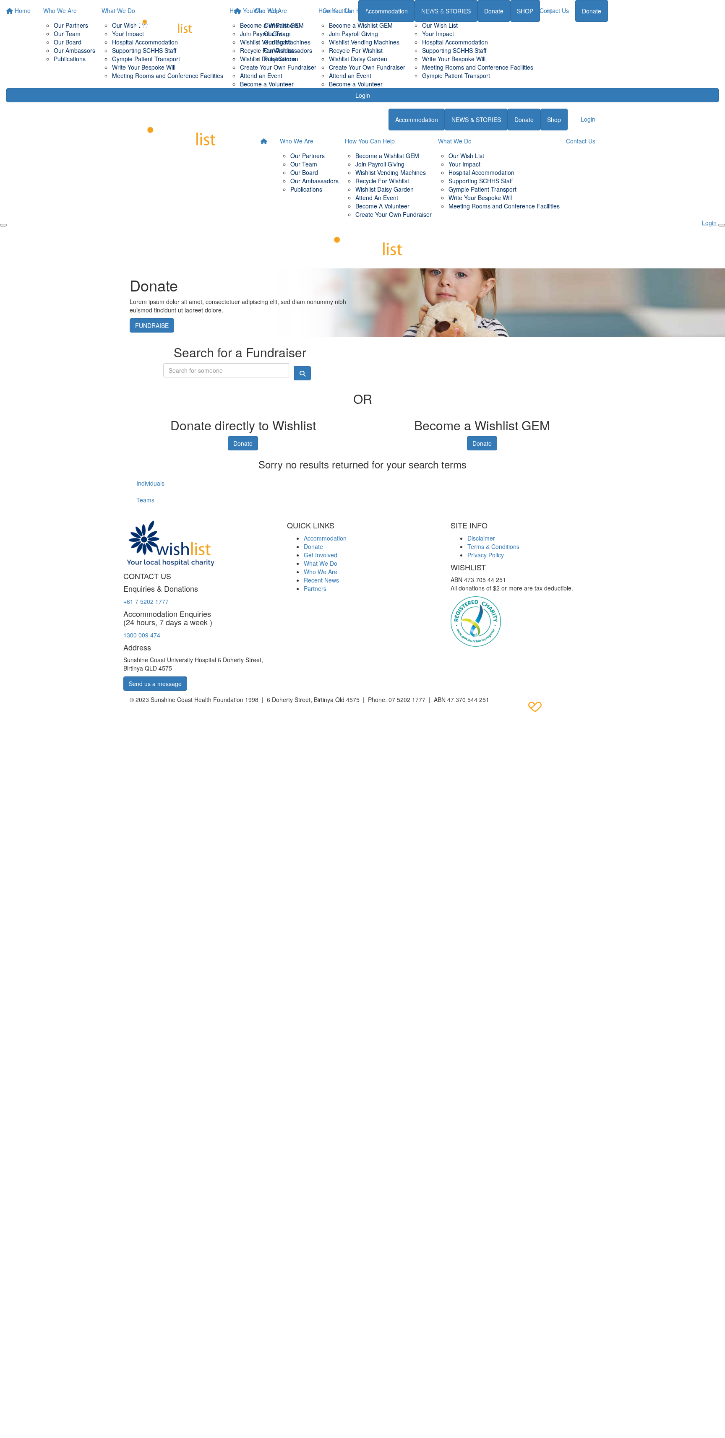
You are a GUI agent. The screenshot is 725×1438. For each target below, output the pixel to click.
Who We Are (270, 10)
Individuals (150, 483)
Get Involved (320, 555)
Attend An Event (376, 197)
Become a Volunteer (356, 84)
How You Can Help (343, 10)
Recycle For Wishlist (356, 50)
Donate (591, 11)
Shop (554, 119)
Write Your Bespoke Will (453, 59)
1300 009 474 (141, 635)
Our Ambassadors (288, 50)
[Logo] (163, 24)
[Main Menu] (3, 225)
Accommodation (416, 119)
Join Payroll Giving (353, 33)
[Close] (721, 225)
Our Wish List (440, 25)
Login (362, 95)
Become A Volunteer (382, 206)
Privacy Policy (485, 555)
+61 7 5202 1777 (146, 601)
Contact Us (554, 10)
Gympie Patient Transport (456, 75)
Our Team (277, 33)
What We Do (428, 10)
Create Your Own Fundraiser (367, 67)
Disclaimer (481, 538)
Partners (315, 588)
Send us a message (155, 683)
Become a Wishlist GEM (361, 25)
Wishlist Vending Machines (364, 42)
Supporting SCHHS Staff (454, 50)
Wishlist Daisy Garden (358, 59)
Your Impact (438, 33)
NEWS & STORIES (476, 119)
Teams (145, 500)
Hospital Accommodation (455, 42)
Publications (280, 59)
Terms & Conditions (493, 546)
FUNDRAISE (152, 325)
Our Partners (281, 25)
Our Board (278, 42)
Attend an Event (350, 75)
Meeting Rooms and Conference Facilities (477, 67)
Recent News (321, 580)
